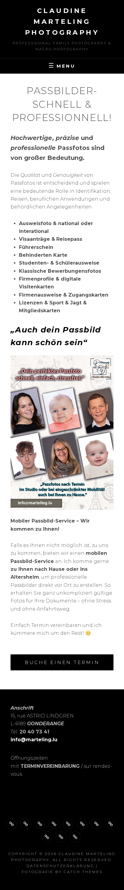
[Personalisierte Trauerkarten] (96, 823)
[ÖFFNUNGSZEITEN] (25, 823)
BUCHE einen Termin (62, 662)
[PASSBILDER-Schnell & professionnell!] (53, 823)
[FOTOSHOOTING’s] (68, 823)
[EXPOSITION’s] (110, 823)
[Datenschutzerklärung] (61, 836)
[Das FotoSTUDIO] (39, 823)
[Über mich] (11, 823)
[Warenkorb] (75, 836)
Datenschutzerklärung (60, 865)
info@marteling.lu (34, 739)
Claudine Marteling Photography (62, 22)
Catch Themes (83, 871)
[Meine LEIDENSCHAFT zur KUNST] (82, 823)
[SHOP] (47, 836)
